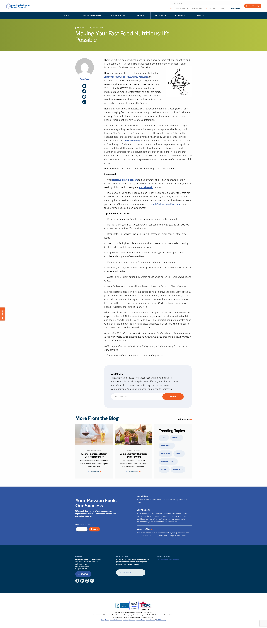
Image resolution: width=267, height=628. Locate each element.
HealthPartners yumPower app (165, 204)
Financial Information (116, 620)
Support (199, 15)
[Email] (84, 86)
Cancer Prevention (91, 15)
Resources (160, 15)
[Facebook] (84, 97)
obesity (179, 453)
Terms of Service (150, 620)
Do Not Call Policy (161, 620)
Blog (171, 8)
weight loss (178, 469)
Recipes (164, 469)
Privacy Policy (105, 620)
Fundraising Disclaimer (129, 620)
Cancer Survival (118, 15)
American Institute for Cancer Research (18, 6)
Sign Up (235, 8)
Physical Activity (168, 461)
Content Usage (141, 620)
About (67, 15)
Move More (165, 453)
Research (180, 15)
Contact (222, 8)
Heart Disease (166, 446)
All (184, 419)
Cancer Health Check (198, 8)
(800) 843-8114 (85, 566)
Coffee (163, 438)
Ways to (143, 529)
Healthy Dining (132, 140)
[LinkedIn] (84, 102)
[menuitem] (171, 8)
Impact (140, 15)
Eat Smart (176, 438)
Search (171, 3)
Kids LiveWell (146, 187)
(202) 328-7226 (83, 569)
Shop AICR (212, 8)
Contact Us (83, 574)
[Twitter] (84, 91)
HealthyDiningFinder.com (125, 179)
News (182, 8)
